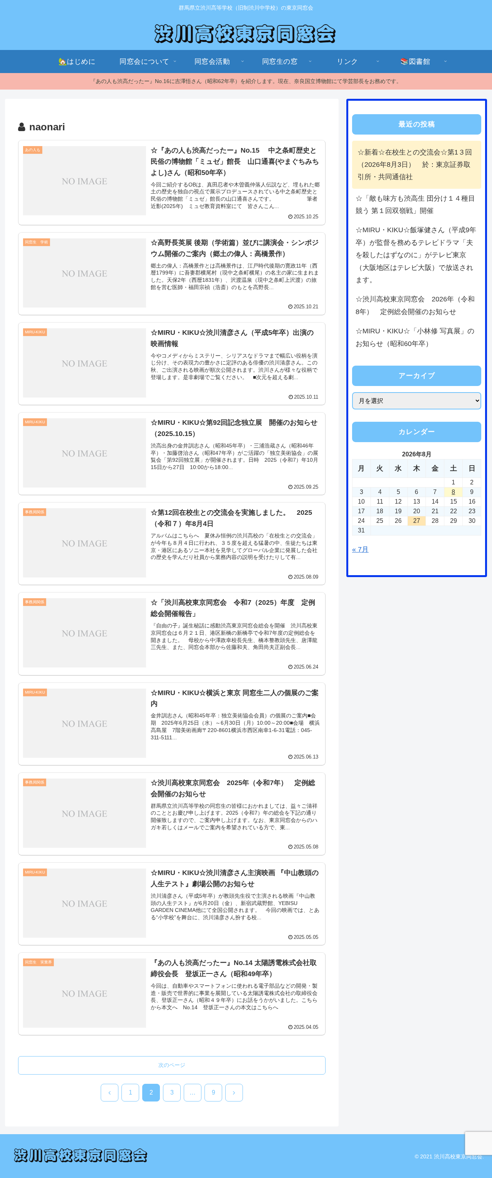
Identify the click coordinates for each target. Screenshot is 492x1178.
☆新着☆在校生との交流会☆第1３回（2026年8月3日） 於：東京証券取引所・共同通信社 (414, 164)
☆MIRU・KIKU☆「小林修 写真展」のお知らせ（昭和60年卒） (415, 337)
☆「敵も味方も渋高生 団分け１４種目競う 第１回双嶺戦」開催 (415, 205)
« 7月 (360, 549)
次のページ (171, 1065)
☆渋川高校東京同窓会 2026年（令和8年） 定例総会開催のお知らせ (415, 305)
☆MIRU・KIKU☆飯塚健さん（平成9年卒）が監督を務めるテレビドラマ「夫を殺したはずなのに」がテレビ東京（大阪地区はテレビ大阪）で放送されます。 (416, 255)
